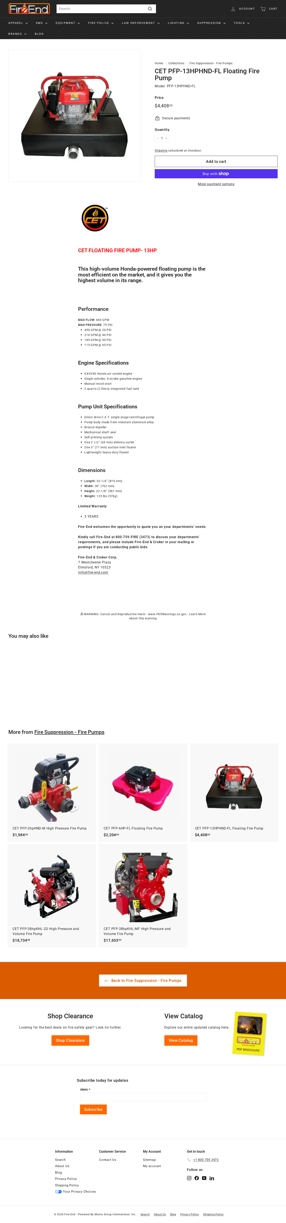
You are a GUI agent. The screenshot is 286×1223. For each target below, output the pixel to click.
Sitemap (149, 1160)
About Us (62, 1166)
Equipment (66, 22)
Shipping (161, 150)
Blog (39, 33)
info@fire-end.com (93, 572)
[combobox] (106, 8)
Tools (240, 22)
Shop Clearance (70, 1040)
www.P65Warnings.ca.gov (167, 614)
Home (159, 63)
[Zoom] (74, 116)
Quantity (162, 129)
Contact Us (107, 1160)
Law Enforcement (139, 22)
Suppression (209, 22)
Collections (176, 63)
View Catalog (181, 1040)
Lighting (177, 22)
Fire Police (99, 22)
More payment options (216, 184)
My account (152, 1166)
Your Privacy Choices (79, 1191)
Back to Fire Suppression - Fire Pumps (146, 980)
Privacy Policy (66, 1179)
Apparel (16, 22)
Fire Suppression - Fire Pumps (211, 63)
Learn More (197, 614)
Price (159, 97)
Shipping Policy (67, 1185)
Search (60, 1160)
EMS (40, 22)
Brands (15, 33)
